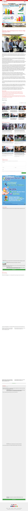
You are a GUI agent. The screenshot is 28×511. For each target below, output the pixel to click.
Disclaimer (15, 508)
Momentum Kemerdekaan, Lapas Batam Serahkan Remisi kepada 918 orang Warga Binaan (12, 93)
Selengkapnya (13, 269)
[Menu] (2, 1)
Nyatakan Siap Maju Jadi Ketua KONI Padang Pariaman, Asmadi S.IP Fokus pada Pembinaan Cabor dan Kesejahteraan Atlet (7, 380)
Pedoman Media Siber (19, 508)
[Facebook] (10, 506)
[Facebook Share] (19, 102)
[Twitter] (12, 506)
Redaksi (7, 508)
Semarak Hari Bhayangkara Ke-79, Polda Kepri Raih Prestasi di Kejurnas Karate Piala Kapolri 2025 (13, 326)
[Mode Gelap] (24, 1)
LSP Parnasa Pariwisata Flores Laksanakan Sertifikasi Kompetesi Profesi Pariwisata (15, 497)
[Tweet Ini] (21, 102)
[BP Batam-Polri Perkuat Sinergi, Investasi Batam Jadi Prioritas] (4, 263)
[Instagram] (14, 506)
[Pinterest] (13, 506)
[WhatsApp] (16, 506)
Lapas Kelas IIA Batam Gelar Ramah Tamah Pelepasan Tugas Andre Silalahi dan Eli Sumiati (12, 92)
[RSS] (17, 506)
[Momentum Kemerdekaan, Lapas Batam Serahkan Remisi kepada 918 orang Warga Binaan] (22, 108)
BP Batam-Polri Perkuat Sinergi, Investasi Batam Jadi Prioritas (14, 262)
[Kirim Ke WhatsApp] (25, 102)
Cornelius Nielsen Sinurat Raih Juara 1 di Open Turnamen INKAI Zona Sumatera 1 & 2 (19, 380)
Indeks (9, 508)
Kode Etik (12, 508)
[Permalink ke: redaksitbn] (2, 33)
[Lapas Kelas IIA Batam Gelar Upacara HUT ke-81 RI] (5, 115)
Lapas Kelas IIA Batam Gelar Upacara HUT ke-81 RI (8, 94)
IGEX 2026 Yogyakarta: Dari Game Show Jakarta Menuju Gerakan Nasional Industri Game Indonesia (13, 95)
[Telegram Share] (24, 102)
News (2, 29)
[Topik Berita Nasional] (5, 1)
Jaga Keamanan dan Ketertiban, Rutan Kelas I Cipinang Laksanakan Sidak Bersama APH (12, 91)
